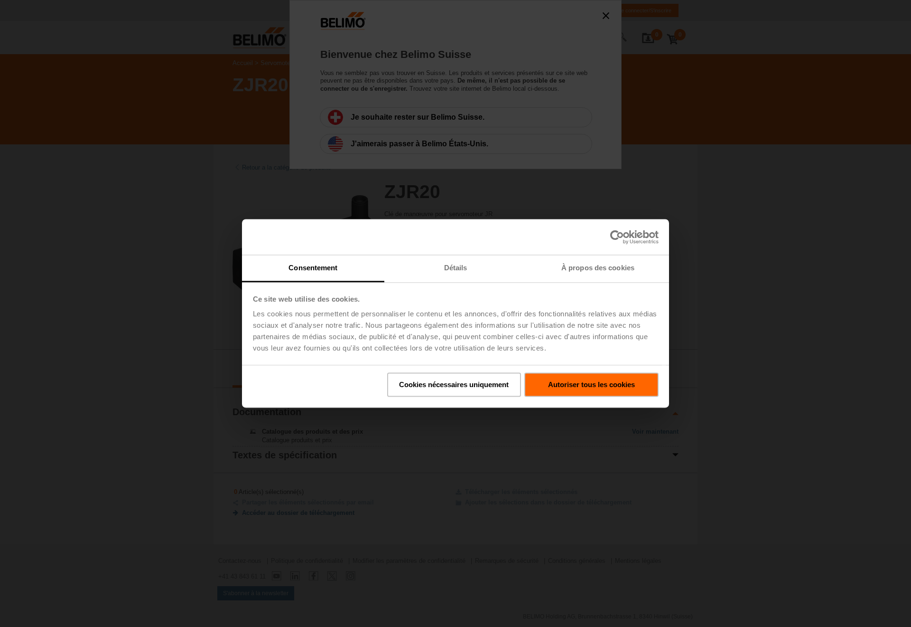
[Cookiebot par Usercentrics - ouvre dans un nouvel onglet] (617, 237)
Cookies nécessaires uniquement (454, 384)
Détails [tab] (455, 268)
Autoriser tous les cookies (591, 384)
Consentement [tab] (312, 268)
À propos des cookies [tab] (597, 268)
